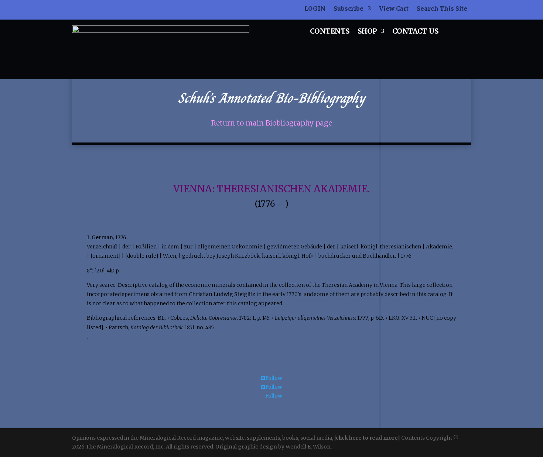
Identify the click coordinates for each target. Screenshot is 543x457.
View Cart (394, 9)
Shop (367, 31)
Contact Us (415, 31)
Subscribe (348, 9)
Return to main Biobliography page (271, 123)
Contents (329, 31)
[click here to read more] (367, 437)
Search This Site (442, 9)
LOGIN (314, 9)
